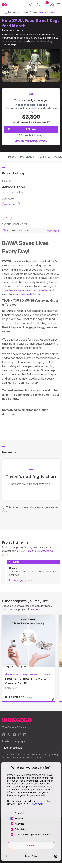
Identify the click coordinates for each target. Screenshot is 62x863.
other (6, 218)
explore (35, 609)
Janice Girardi (14, 30)
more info (7, 192)
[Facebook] (3, 735)
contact (19, 192)
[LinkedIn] (24, 735)
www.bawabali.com (28, 294)
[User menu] (52, 4)
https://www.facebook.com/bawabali (25, 290)
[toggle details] (54, 700)
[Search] (31, 4)
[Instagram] (19, 735)
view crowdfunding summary (31, 140)
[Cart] (39, 4)
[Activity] (46, 4)
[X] (9, 735)
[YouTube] (14, 735)
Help (28, 550)
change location (47, 12)
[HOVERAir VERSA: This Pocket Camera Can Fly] (28, 641)
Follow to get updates (21, 580)
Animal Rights (11, 204)
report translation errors (31, 757)
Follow (31, 129)
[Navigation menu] (58, 4)
